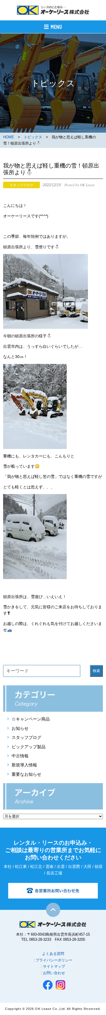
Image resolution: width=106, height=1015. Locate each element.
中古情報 (20, 755)
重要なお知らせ (26, 774)
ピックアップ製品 (29, 746)
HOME (8, 137)
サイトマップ (54, 966)
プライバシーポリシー (54, 960)
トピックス (33, 137)
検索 (96, 671)
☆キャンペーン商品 (31, 719)
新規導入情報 (24, 764)
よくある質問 (53, 954)
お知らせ (20, 728)
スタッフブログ (26, 737)
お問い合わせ (54, 973)
